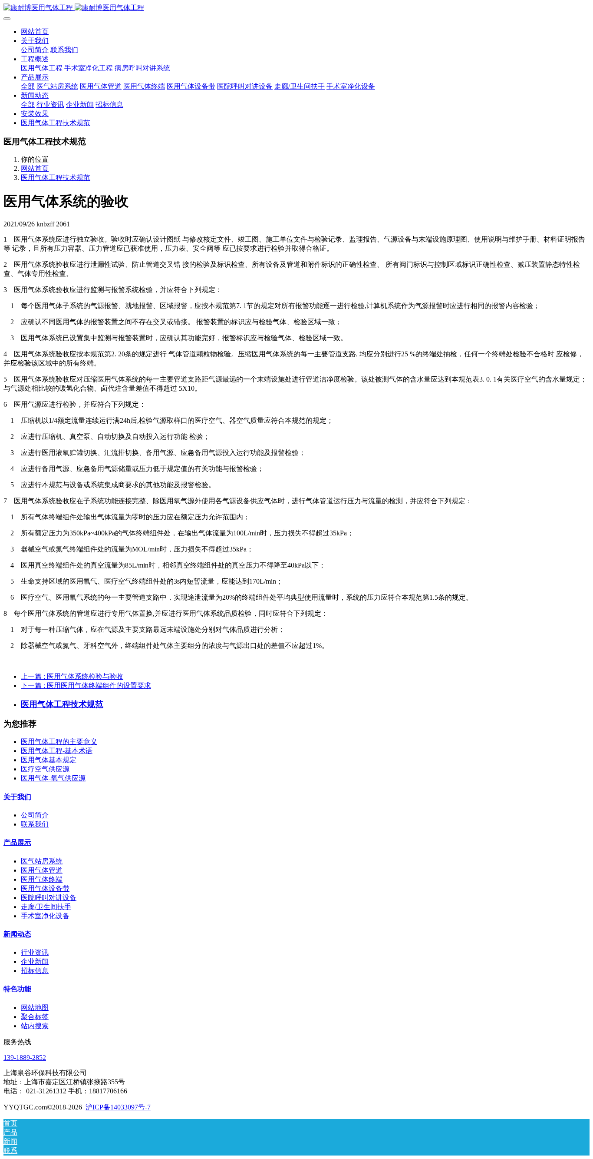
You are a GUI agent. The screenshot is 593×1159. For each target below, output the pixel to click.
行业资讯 (35, 952)
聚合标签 (35, 1016)
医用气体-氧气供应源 (53, 778)
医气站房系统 (42, 861)
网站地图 (35, 1007)
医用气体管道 (42, 870)
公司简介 (35, 815)
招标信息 (35, 970)
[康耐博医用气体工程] (296, 8)
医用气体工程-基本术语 (56, 750)
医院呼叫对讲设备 (48, 897)
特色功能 (17, 989)
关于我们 (17, 796)
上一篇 (72, 676)
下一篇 (86, 685)
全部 (28, 86)
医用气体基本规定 (48, 760)
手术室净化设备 (45, 916)
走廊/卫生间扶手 (46, 906)
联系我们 (35, 824)
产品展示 (17, 842)
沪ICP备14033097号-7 (118, 1107)
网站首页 (35, 31)
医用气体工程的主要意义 (59, 741)
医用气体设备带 (45, 888)
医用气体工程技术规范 (55, 177)
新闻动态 (17, 934)
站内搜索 (35, 1025)
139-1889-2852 (24, 1057)
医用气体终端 (42, 879)
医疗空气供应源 (45, 769)
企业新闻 (35, 961)
